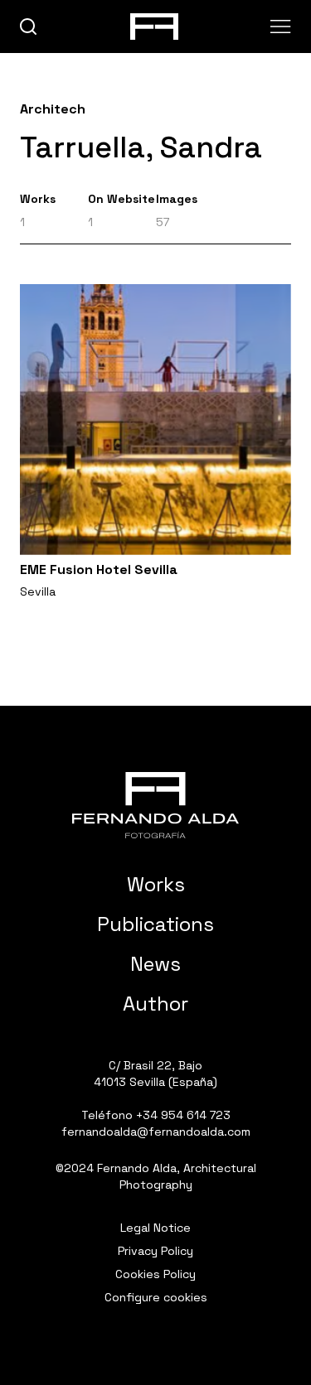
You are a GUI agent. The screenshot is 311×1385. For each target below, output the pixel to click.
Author (155, 1003)
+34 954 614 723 (183, 1115)
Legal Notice (155, 1227)
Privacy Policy (155, 1250)
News (155, 964)
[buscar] (28, 27)
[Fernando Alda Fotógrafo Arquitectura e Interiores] (155, 805)
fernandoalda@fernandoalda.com (155, 1131)
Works (156, 884)
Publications (155, 924)
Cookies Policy (155, 1274)
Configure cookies (155, 1297)
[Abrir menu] (280, 26)
